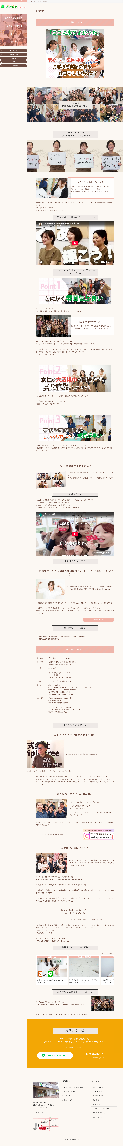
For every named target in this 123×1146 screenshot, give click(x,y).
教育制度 (96, 1100)
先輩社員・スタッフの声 (101, 1108)
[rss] (21, 1)
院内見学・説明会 (99, 1113)
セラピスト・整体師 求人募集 (73, 1087)
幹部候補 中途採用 (70, 1091)
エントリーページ (99, 1117)
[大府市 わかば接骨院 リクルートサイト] (13, 6)
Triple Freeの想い (98, 1091)
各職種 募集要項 (98, 1096)
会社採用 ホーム (98, 1087)
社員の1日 (96, 1104)
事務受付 (67, 1096)
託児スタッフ (68, 1100)
